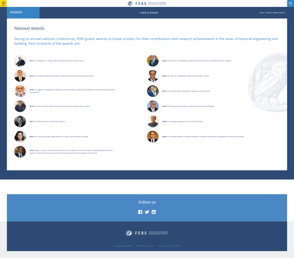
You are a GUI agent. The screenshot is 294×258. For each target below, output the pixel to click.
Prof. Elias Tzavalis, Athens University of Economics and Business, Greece (62, 106)
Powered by (163, 246)
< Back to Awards (148, 12)
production (149, 246)
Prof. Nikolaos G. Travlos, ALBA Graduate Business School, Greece (59, 61)
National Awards (279, 13)
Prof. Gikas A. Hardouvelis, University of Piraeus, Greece (187, 76)
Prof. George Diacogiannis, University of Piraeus (184, 121)
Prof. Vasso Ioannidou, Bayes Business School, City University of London (61, 136)
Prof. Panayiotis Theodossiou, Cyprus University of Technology (190, 106)
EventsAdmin (174, 246)
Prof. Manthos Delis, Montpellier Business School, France (188, 91)
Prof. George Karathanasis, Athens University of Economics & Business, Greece (64, 76)
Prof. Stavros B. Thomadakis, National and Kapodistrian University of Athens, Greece (198, 61)
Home (262, 13)
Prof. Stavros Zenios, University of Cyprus (49, 121)
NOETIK (140, 246)
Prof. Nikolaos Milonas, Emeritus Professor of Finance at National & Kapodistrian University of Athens (205, 136)
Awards (268, 13)
